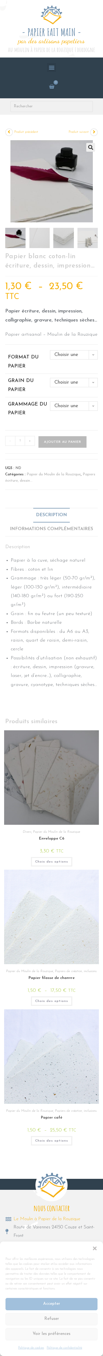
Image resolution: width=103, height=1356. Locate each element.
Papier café (51, 1118)
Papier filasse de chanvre (52, 978)
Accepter (51, 1304)
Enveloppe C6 (51, 839)
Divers (27, 832)
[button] (95, 1248)
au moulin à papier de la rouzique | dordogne (51, 49)
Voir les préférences (51, 1334)
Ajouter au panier (62, 442)
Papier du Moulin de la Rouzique (54, 474)
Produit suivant (79, 132)
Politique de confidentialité (64, 1347)
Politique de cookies (31, 1347)
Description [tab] (51, 515)
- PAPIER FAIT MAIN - (51, 32)
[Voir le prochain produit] (94, 132)
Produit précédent (26, 132)
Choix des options (51, 861)
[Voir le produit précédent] (9, 132)
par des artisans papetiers (51, 40)
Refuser (51, 1319)
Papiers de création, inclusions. (76, 971)
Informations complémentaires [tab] (51, 529)
